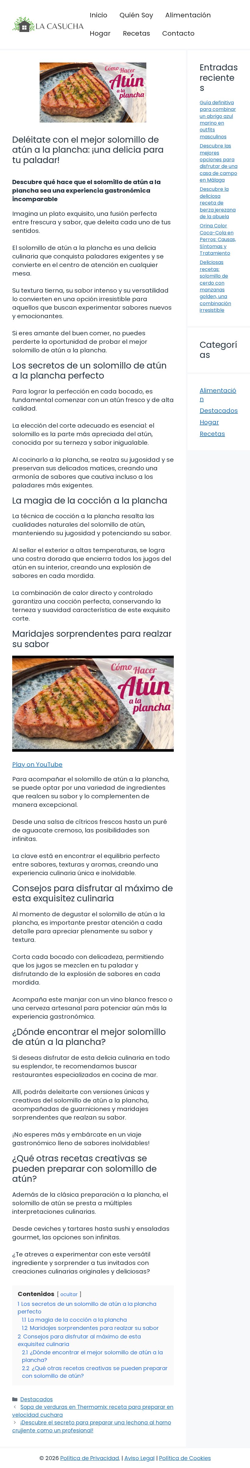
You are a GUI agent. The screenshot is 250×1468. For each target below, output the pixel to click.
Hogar (100, 33)
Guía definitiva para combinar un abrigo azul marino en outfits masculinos (218, 119)
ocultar (69, 1294)
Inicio (98, 15)
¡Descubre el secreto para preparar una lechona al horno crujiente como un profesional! (91, 1426)
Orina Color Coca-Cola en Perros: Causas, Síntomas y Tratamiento (218, 239)
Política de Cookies (185, 1458)
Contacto (178, 33)
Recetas (136, 33)
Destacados (36, 1399)
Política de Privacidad (89, 1458)
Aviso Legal (139, 1458)
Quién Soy (136, 15)
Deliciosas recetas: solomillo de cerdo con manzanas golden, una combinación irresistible (215, 286)
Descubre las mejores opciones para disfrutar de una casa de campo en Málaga (219, 163)
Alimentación (188, 15)
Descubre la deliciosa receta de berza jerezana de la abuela (218, 203)
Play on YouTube (37, 764)
